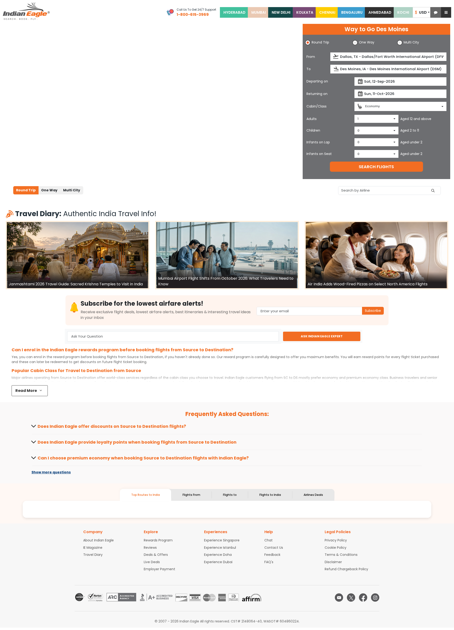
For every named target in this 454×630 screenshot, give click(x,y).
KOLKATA (304, 12)
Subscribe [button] (373, 310)
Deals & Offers (156, 554)
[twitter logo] (351, 597)
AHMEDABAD (379, 12)
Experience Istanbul (220, 547)
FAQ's (268, 562)
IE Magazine (92, 547)
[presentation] (336, 57)
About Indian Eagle (98, 540)
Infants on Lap (318, 142)
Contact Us (273, 547)
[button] (435, 12)
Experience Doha (218, 554)
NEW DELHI (281, 12)
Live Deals (152, 562)
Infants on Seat (319, 153)
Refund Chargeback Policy (346, 569)
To (308, 69)
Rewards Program (158, 540)
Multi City (71, 190)
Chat (268, 540)
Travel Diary (93, 554)
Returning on (316, 93)
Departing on (317, 81)
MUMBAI (258, 12)
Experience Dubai (218, 562)
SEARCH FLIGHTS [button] (376, 167)
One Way (49, 190)
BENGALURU (351, 12)
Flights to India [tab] (270, 495)
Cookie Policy (335, 547)
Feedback (272, 554)
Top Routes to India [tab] (145, 495)
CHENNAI (327, 12)
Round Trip (26, 190)
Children (313, 130)
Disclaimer (333, 562)
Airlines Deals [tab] (313, 495)
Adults (311, 118)
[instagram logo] (375, 597)
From (310, 56)
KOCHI (403, 12)
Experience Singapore (222, 540)
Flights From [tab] (191, 495)
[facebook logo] (363, 597)
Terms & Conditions (341, 554)
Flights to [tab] (230, 495)
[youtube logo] (339, 597)
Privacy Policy (336, 540)
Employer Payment (159, 569)
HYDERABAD (234, 12)
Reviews (150, 547)
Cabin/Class (316, 106)
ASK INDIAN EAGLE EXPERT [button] (322, 336)
